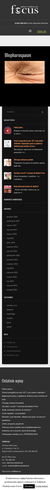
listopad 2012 (12, 290)
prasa (9, 322)
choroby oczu (12, 305)
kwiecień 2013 (12, 273)
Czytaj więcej (41, 486)
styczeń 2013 (12, 285)
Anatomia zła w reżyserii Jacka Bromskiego (19, 431)
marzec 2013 (12, 277)
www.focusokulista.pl (15, 463)
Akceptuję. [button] (29, 486)
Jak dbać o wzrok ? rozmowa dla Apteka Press (29, 173)
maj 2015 (10, 238)
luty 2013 (10, 281)
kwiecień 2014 (12, 247)
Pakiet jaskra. (18, 127)
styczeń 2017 (12, 230)
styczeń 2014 (12, 251)
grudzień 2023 (12, 217)
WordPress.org (12, 355)
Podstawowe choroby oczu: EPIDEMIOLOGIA (20, 434)
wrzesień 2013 (12, 260)
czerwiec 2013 (12, 264)
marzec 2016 (12, 234)
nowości (10, 318)
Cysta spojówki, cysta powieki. (14, 413)
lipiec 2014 (11, 243)
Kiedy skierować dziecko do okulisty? (26, 186)
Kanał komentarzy (14, 351)
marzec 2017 (12, 225)
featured (10, 310)
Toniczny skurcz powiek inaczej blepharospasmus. (21, 427)
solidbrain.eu (16, 471)
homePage (11, 314)
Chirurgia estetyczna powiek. (23, 159)
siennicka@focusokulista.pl (18, 466)
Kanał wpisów (12, 347)
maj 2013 (10, 268)
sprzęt (9, 327)
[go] (42, 112)
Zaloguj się (11, 342)
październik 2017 (13, 221)
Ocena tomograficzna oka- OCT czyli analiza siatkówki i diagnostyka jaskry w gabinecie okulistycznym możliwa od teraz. (28, 143)
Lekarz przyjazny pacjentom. (13, 424)
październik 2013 (13, 255)
